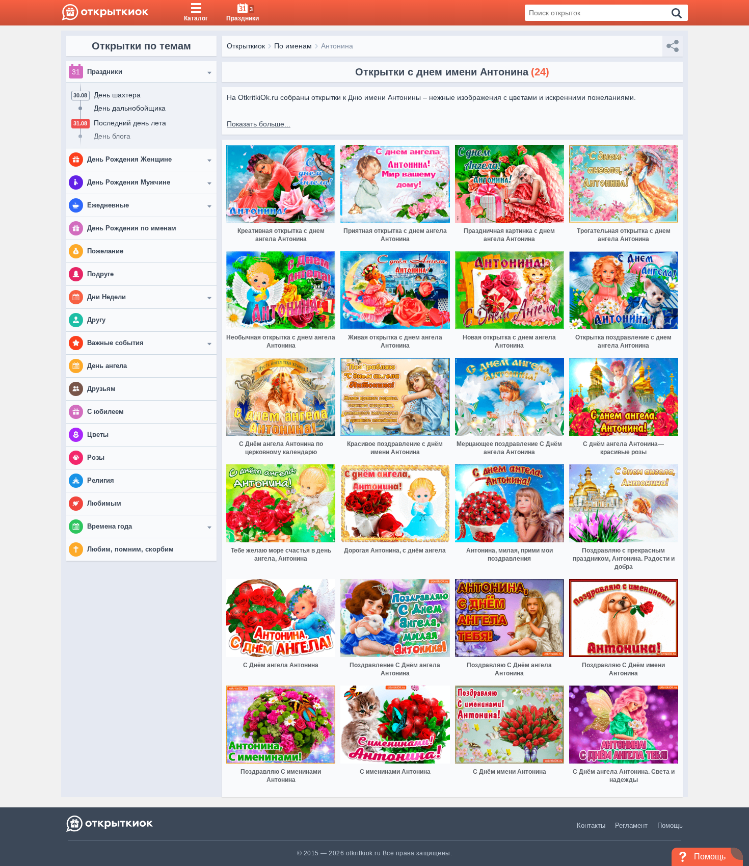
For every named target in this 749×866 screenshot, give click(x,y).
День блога (112, 136)
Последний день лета (130, 123)
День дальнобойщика (130, 108)
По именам (293, 46)
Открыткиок (246, 46)
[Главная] (105, 12)
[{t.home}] (110, 823)
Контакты (591, 825)
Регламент (631, 825)
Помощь (670, 825)
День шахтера (117, 95)
